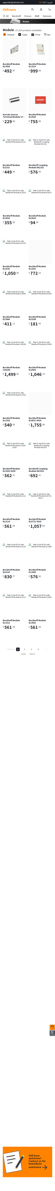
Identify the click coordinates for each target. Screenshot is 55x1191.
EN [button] (40, 2)
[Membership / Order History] (41, 9)
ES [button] (44, 2)
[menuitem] (16, 16)
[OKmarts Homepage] (9, 9)
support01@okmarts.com (13, 2)
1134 (23, 654)
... (45, 649)
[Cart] (50, 9)
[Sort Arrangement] (4, 34)
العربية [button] (49, 2)
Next (31, 654)
